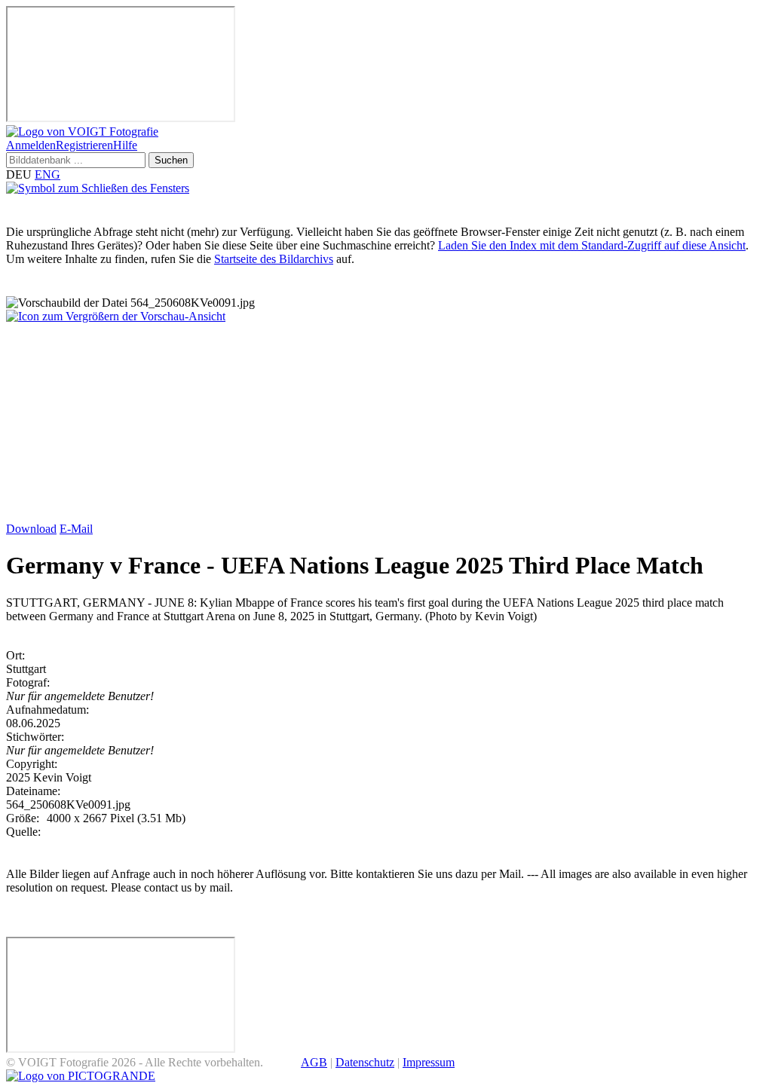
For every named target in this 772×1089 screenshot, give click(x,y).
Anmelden (31, 145)
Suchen (171, 160)
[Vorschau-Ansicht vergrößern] (115, 316)
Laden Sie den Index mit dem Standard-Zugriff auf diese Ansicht (592, 245)
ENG (47, 174)
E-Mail (76, 528)
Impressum (429, 1062)
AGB (314, 1062)
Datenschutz (364, 1062)
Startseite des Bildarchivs (273, 258)
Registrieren (84, 145)
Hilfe (125, 145)
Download (31, 528)
